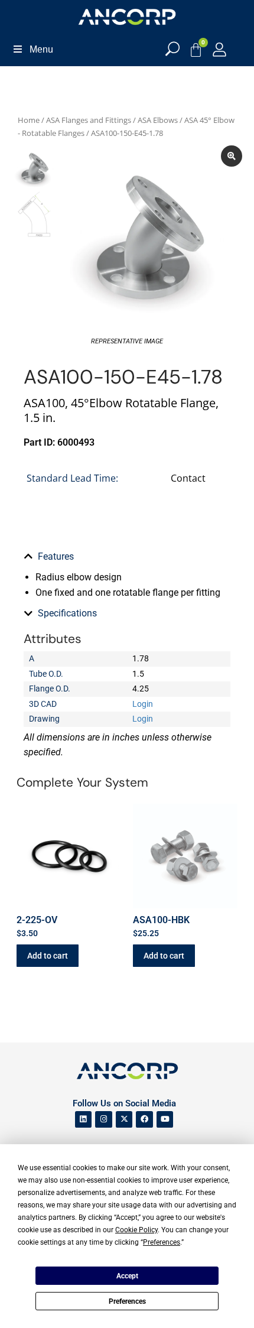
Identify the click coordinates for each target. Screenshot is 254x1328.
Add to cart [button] (47, 955)
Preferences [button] (161, 1242)
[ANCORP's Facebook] (144, 1119)
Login (142, 704)
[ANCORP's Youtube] (165, 1119)
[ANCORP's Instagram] (103, 1119)
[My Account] (219, 49)
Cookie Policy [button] (136, 1230)
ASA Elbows (158, 120)
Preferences (127, 1301)
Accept (127, 1276)
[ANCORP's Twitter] (124, 1119)
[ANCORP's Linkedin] (83, 1119)
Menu (41, 49)
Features (56, 556)
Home (29, 120)
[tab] (127, 556)
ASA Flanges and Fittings (88, 120)
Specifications (67, 613)
